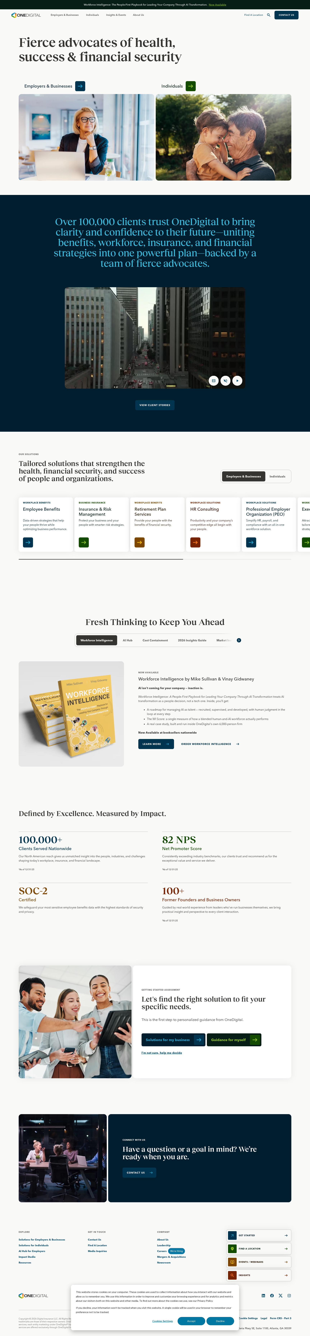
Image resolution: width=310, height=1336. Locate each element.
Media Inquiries (97, 1251)
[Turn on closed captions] (214, 381)
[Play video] (237, 381)
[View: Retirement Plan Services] (157, 524)
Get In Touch (97, 1232)
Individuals (92, 15)
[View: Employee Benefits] (46, 524)
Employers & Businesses (65, 15)
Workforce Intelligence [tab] (97, 640)
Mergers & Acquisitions (171, 1256)
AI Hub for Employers (32, 1251)
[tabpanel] (155, 714)
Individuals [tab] (277, 476)
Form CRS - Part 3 (280, 1318)
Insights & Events (116, 15)
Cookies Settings (162, 1321)
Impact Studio (27, 1256)
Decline (220, 1321)
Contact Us (94, 1239)
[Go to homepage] (26, 15)
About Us (138, 15)
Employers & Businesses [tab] (243, 476)
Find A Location (97, 1245)
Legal (264, 1318)
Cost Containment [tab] (155, 640)
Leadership (164, 1245)
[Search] (268, 15)
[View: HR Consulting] (213, 524)
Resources (25, 1262)
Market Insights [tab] (228, 640)
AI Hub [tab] (128, 640)
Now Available (217, 4)
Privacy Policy (204, 1300)
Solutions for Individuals (34, 1245)
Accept (191, 1321)
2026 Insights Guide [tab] (192, 640)
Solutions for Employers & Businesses (42, 1239)
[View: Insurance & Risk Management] (101, 524)
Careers (162, 1251)
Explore (24, 1232)
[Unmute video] (225, 381)
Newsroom (164, 1262)
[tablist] (155, 640)
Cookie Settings (248, 1318)
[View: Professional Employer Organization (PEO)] (269, 524)
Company (163, 1232)
